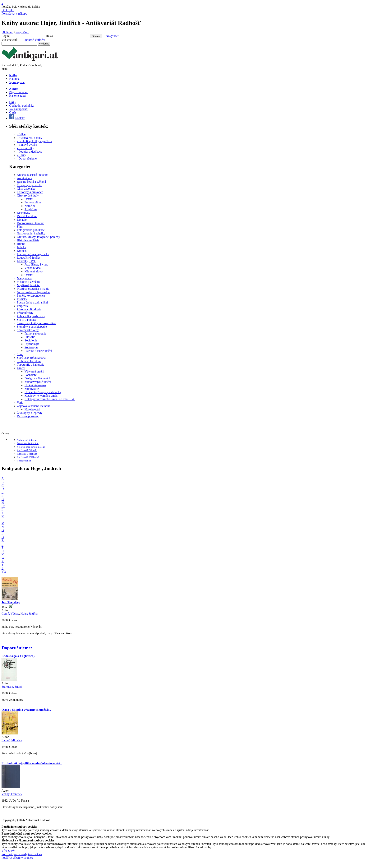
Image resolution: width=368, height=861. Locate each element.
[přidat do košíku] (11, 606)
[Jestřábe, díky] (10, 598)
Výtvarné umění (34, 371)
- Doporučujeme (27, 158)
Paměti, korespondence (31, 295)
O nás (12, 112)
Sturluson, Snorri (12, 686)
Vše (4, 571)
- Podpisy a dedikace (29, 151)
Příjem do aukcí (18, 92)
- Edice (21, 134)
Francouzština (33, 202)
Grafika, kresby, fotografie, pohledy (38, 236)
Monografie (32, 388)
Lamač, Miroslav (12, 740)
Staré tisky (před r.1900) (31, 357)
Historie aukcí (17, 95)
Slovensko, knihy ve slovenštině (36, 323)
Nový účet (112, 36)
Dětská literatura (27, 216)
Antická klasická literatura (32, 174)
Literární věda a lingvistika (33, 254)
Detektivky (23, 212)
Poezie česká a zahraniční (32, 302)
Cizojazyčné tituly (28, 195)
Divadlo (22, 219)
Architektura (24, 178)
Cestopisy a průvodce (30, 192)
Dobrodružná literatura (30, 223)
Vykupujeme (17, 82)
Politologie (31, 347)
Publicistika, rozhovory (31, 316)
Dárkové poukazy (28, 416)
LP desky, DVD (26, 261)
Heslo (49, 36)
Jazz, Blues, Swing (36, 264)
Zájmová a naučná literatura (33, 406)
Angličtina (31, 209)
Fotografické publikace (31, 230)
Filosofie (30, 337)
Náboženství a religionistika (33, 292)
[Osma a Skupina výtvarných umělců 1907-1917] (10, 733)
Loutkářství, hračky (28, 257)
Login (5, 36)
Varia (20, 402)
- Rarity (21, 155)
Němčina (30, 205)
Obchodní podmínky (21, 105)
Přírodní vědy (25, 312)
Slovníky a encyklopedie (32, 326)
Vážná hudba (33, 268)
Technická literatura (29, 361)
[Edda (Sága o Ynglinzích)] (9, 679)
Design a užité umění (37, 378)
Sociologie (31, 340)
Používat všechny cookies (17, 857)
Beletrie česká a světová (31, 181)
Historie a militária (28, 240)
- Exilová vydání (27, 144)
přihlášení (7, 32)
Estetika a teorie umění (38, 350)
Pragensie (23, 306)
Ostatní (29, 199)
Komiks (21, 250)
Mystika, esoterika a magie (33, 288)
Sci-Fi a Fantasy (26, 319)
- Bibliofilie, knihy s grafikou (34, 141)
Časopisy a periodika (29, 185)
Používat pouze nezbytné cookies (22, 854)
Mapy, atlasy (24, 278)
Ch (3, 506)
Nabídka (14, 78)
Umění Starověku (35, 385)
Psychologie (32, 343)
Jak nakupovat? (18, 109)
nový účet (22, 32)
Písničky (22, 299)
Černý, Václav (10, 613)
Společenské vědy (28, 330)
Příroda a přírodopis (29, 309)
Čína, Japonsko (26, 188)
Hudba (21, 243)
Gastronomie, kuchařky (31, 233)
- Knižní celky (25, 148)
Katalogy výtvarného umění (41, 395)
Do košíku (8, 10)
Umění (21, 368)
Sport (20, 354)
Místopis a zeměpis (28, 281)
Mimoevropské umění (38, 381)
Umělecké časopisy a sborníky (43, 392)
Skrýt (11, 850)
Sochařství (31, 375)
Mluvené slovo (34, 271)
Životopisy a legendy (29, 412)
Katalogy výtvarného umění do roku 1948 (50, 399)
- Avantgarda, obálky (29, 137)
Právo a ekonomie (35, 333)
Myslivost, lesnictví (28, 285)
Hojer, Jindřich (29, 613)
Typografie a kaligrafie (30, 364)
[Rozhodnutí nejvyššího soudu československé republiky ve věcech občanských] (11, 787)
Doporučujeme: (17, 647)
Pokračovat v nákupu (14, 13)
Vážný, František (12, 794)
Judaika (21, 247)
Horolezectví (32, 409)
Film (19, 226)
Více (4, 850)
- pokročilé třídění (34, 39)
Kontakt (20, 118)
